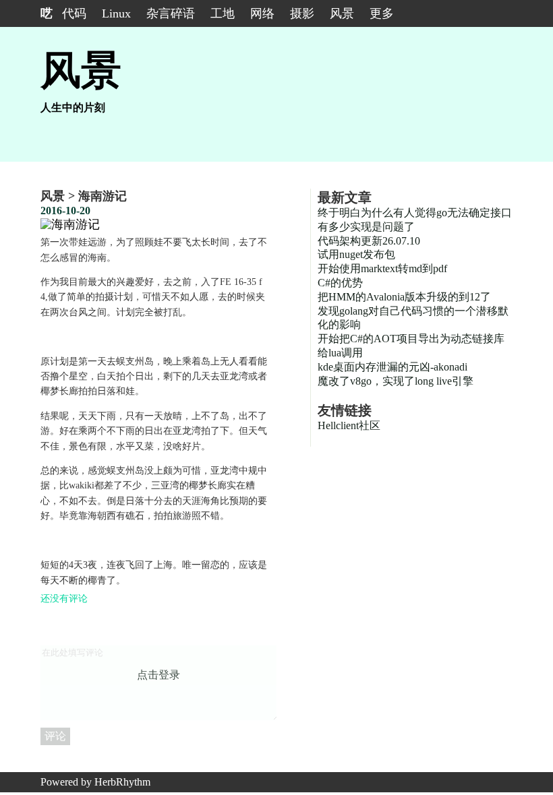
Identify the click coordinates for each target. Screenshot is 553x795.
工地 (222, 13)
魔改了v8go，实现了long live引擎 (395, 381)
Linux (116, 13)
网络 (262, 13)
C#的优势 (340, 282)
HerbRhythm (122, 782)
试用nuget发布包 (356, 254)
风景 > (59, 196)
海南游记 (102, 196)
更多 (382, 13)
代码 (74, 13)
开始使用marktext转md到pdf (382, 268)
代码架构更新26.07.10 (369, 241)
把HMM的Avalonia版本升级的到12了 (404, 297)
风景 (342, 13)
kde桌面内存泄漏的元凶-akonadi (392, 367)
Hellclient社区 (349, 425)
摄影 (302, 13)
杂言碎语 (170, 13)
